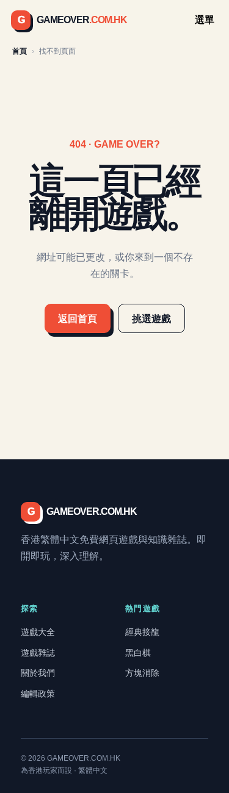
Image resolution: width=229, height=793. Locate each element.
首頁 (19, 51)
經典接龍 (142, 632)
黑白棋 (138, 653)
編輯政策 (38, 693)
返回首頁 (77, 319)
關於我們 (38, 673)
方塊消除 (142, 673)
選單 (204, 20)
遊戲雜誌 (38, 653)
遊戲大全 (38, 632)
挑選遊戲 (151, 319)
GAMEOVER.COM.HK (82, 511)
